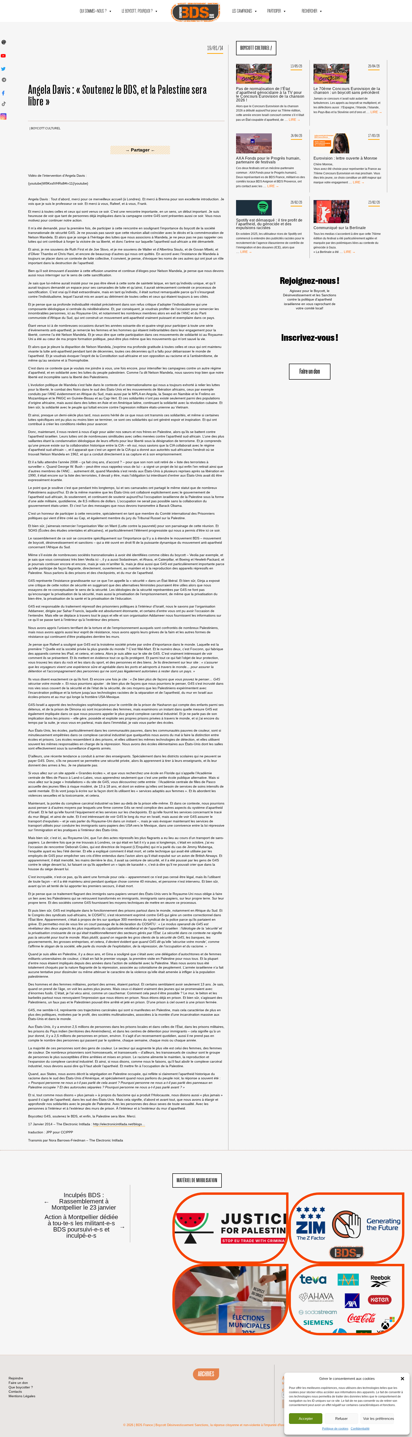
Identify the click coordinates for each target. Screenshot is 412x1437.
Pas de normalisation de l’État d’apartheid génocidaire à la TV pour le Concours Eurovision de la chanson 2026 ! (270, 94)
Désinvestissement (362, 1279)
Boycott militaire (346, 1248)
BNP (345, 1291)
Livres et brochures (345, 1309)
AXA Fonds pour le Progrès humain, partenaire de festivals (268, 160)
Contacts (15, 1391)
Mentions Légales (22, 1396)
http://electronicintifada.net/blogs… (119, 1124)
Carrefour (341, 1297)
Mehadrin (339, 1315)
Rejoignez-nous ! (309, 281)
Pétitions (237, 1258)
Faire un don (309, 371)
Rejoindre (16, 1378)
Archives (206, 1374)
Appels (220, 1252)
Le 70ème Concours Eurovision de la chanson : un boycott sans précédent (347, 91)
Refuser (341, 1419)
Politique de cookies (335, 1428)
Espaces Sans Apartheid (230, 1312)
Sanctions (238, 1252)
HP (354, 1297)
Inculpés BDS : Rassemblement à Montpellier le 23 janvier (79, 1201)
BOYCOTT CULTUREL (46, 128)
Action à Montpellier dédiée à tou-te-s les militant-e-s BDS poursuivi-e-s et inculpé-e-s (83, 1226)
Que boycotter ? (346, 1271)
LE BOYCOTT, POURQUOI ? (137, 11)
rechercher (309, 11)
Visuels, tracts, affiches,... (346, 1328)
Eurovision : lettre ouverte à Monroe (345, 158)
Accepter (306, 1419)
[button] (402, 1378)
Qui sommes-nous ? (93, 11)
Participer (274, 11)
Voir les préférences (378, 1419)
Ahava (353, 1285)
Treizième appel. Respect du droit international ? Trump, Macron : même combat (346, 1215)
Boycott (337, 1279)
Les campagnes (242, 11)
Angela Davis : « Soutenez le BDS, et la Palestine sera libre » (117, 96)
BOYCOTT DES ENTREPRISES (346, 1241)
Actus (223, 1258)
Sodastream (345, 1321)
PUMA (354, 1315)
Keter (345, 1303)
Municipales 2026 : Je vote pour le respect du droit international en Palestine (230, 1286)
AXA (335, 1291)
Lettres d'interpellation (346, 1254)
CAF (356, 1291)
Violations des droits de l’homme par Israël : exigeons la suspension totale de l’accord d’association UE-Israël (230, 1221)
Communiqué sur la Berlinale (340, 228)
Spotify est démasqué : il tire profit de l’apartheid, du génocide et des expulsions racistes (269, 224)
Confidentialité (360, 1428)
